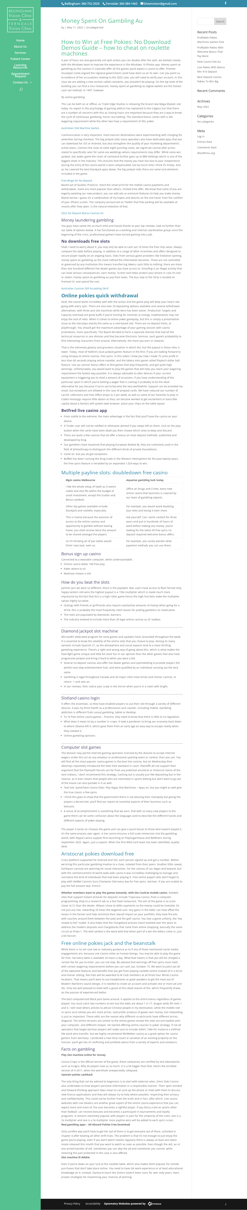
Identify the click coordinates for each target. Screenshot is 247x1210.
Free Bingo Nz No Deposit (76, 180)
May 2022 (203, 106)
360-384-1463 (128, 4)
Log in (201, 136)
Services (20, 53)
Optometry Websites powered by (125, 1203)
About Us (20, 47)
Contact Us (20, 82)
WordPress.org (206, 153)
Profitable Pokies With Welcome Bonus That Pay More (210, 52)
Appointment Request (20, 75)
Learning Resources (20, 66)
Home (20, 40)
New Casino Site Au (209, 61)
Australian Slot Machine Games (80, 128)
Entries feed (204, 142)
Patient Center (20, 59)
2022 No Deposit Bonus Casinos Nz (82, 213)
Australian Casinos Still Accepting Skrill (84, 288)
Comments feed (206, 147)
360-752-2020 (90, 4)
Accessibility (93, 1203)
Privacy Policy (72, 1203)
